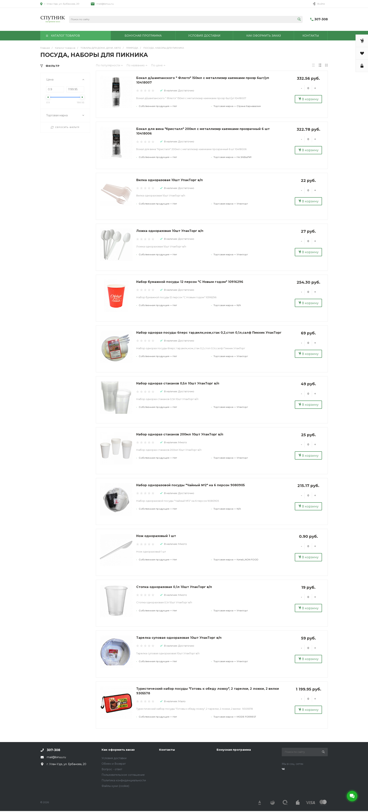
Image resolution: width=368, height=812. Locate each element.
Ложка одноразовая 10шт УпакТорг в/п (169, 231)
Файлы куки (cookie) (115, 786)
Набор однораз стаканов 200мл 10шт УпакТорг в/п (179, 434)
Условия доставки (114, 758)
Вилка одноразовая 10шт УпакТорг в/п (169, 180)
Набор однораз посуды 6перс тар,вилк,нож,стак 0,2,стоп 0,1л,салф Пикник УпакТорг (209, 332)
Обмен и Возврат (114, 763)
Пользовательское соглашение (123, 775)
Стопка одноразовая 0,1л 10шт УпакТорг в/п (174, 587)
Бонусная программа (234, 749)
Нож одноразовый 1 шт (156, 536)
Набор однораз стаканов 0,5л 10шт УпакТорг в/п (177, 383)
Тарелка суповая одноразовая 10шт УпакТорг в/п (179, 638)
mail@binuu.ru (105, 3)
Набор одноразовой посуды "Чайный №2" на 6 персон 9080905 (190, 485)
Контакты (167, 749)
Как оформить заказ (118, 749)
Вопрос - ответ (112, 769)
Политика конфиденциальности (124, 780)
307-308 (321, 19)
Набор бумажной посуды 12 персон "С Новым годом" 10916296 (189, 282)
